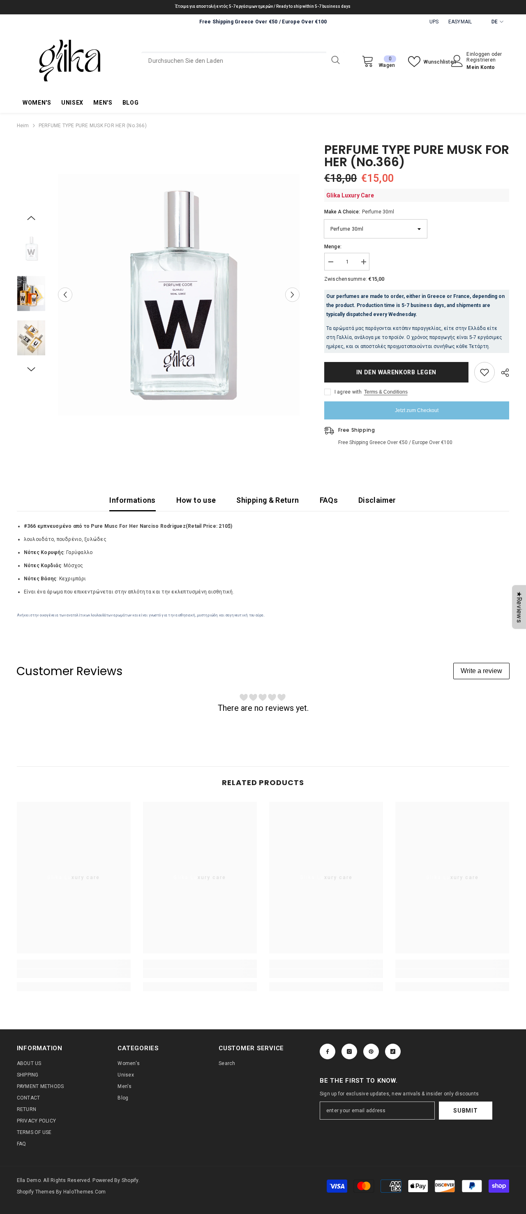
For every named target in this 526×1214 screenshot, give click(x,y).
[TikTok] (393, 1051)
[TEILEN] (502, 373)
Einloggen (478, 54)
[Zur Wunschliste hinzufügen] (484, 372)
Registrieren (481, 60)
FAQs (329, 500)
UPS (434, 22)
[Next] (292, 295)
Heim (23, 125)
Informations (132, 500)
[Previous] (65, 295)
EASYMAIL (460, 22)
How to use (196, 500)
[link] (74, 973)
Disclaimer (377, 500)
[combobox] (233, 61)
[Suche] (243, 61)
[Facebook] (327, 1051)
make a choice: (359, 212)
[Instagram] (349, 1051)
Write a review (481, 670)
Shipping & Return (267, 500)
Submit (465, 1110)
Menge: (332, 247)
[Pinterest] (371, 1051)
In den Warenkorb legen (396, 372)
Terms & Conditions (386, 392)
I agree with (348, 392)
